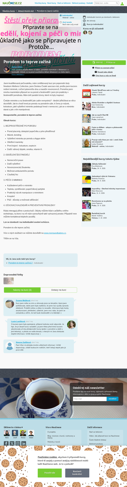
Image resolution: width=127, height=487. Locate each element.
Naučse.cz (12, 3)
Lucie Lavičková (18, 321)
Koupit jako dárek (105, 72)
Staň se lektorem (64, 3)
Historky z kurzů (54, 442)
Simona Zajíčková (23, 342)
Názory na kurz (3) (22, 290)
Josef (15, 438)
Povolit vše (50, 472)
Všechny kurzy (40, 3)
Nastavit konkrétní (77, 472)
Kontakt (90, 3)
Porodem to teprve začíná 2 (20, 263)
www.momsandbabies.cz (55, 233)
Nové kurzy (51, 3)
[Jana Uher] (6, 69)
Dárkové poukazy (78, 3)
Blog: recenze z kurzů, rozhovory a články (61, 437)
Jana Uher (17, 67)
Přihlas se (105, 62)
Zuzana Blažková (23, 300)
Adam (31, 438)
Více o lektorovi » (18, 74)
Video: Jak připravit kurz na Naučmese (104, 436)
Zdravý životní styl (26, 11)
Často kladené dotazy (97, 440)
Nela (7, 438)
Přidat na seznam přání (104, 68)
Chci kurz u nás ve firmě (106, 76)
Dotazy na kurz (58, 290)
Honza (23, 438)
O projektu (52, 432)
